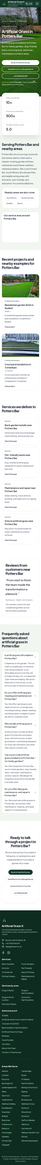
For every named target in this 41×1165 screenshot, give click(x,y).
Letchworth (26, 1128)
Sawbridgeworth (9, 1087)
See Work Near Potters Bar (20, 886)
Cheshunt (25, 1095)
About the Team (9, 1048)
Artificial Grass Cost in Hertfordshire (17, 1019)
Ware (4, 1091)
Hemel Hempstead (29, 1141)
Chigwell (5, 1145)
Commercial (7, 972)
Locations (12, 21)
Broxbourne (26, 1100)
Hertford (6, 1095)
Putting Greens (8, 976)
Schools (5, 968)
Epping (24, 1091)
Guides (5, 1015)
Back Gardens (8, 964)
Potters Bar (7, 1141)
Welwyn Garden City (30, 1132)
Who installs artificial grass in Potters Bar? (18, 725)
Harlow (5, 1071)
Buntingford (7, 1083)
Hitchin (24, 1136)
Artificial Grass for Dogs (12, 1032)
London (5, 1075)
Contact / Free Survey (11, 1052)
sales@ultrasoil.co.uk (13, 946)
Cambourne (7, 1124)
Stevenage (7, 1132)
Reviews (5, 1036)
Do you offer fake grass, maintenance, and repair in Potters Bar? (17, 792)
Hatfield (5, 1136)
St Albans (25, 1079)
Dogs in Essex (8, 990)
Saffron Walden (28, 1120)
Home (4, 21)
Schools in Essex (9, 1004)
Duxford (25, 1108)
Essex (23, 1075)
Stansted (6, 1112)
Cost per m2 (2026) (10, 1023)
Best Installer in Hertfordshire (14, 1028)
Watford (25, 1124)
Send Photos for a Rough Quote (20, 69)
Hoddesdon (7, 1108)
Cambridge (26, 1071)
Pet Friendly (26, 968)
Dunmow (25, 1116)
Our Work (6, 1044)
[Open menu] (37, 4)
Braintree (6, 1120)
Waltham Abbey (8, 1104)
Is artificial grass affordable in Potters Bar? (19, 657)
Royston (5, 1079)
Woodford (26, 1112)
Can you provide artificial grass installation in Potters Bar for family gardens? (19, 757)
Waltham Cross (28, 1104)
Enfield (5, 1116)
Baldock (5, 1128)
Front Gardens (27, 964)
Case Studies (7, 1040)
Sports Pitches (27, 972)
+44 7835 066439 (20, 76)
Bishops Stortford (29, 1087)
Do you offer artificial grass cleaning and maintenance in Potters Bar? (18, 695)
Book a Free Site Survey (20, 63)
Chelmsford (7, 1100)
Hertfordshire (27, 1083)
